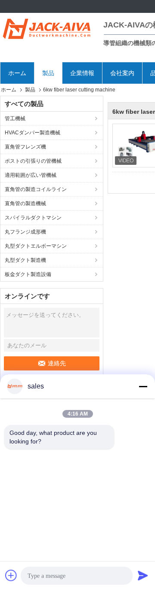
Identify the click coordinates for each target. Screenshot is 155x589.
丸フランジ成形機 (25, 232)
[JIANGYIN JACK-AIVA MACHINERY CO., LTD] (47, 28)
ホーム (17, 73)
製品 (48, 73)
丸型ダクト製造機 (25, 260)
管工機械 (15, 118)
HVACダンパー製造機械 (32, 133)
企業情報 (82, 73)
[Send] (143, 575)
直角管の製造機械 (25, 203)
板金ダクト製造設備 (28, 274)
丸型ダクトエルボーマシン (36, 246)
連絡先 (57, 363)
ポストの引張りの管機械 (33, 161)
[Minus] (143, 386)
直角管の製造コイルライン (36, 189)
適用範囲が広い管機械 (30, 175)
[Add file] (11, 575)
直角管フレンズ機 (25, 147)
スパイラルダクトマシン (33, 218)
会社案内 (122, 73)
